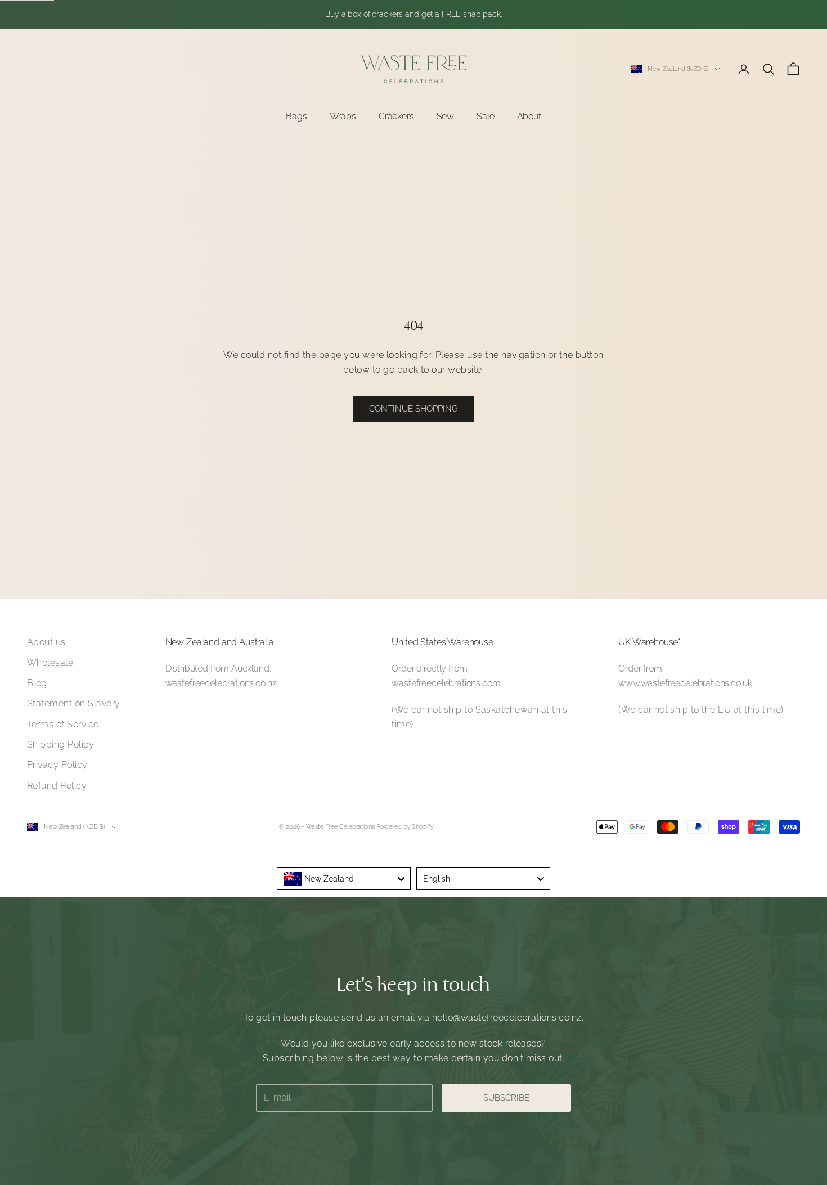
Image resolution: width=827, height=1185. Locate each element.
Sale (485, 116)
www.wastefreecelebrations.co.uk (685, 683)
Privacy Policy (57, 764)
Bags (296, 116)
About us (46, 642)
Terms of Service (63, 724)
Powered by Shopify (405, 826)
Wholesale (50, 663)
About (529, 116)
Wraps (343, 116)
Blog (37, 683)
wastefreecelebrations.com (446, 683)
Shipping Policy (60, 744)
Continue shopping (413, 409)
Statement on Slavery (73, 703)
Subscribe (506, 1098)
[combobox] (344, 878)
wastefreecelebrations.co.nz (221, 683)
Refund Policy (57, 785)
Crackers (396, 116)
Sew (446, 116)
